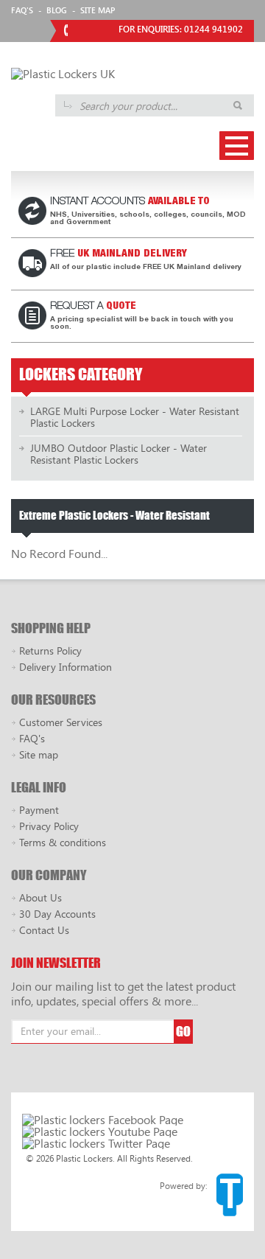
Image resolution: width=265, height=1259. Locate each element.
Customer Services (60, 722)
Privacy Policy (49, 826)
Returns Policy (50, 651)
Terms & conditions (62, 842)
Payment (39, 810)
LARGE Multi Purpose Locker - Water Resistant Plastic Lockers (134, 417)
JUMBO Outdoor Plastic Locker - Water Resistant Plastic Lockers (118, 454)
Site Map (97, 10)
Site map (38, 754)
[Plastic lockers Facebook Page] (102, 1120)
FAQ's (22, 10)
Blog (56, 10)
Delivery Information (65, 667)
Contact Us (44, 930)
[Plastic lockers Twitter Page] (96, 1143)
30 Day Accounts (57, 914)
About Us (40, 897)
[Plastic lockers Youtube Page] (99, 1131)
